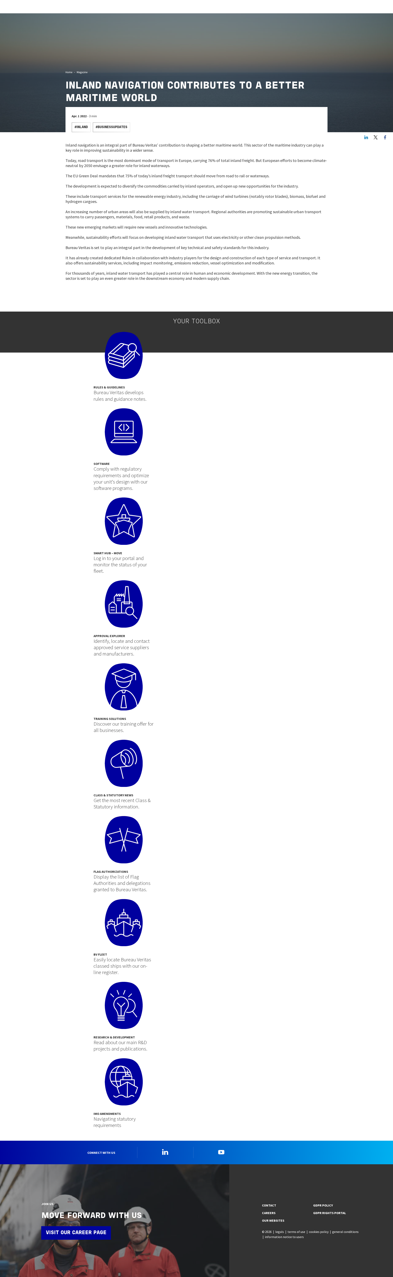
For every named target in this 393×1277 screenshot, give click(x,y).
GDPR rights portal (329, 1213)
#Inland (81, 127)
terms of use (296, 1232)
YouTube (221, 1152)
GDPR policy (323, 1205)
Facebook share (385, 137)
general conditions (345, 1232)
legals (279, 1232)
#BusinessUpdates (111, 127)
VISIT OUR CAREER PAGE (76, 1232)
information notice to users (284, 1237)
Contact (269, 1205)
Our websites (273, 1220)
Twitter (376, 137)
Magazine (82, 72)
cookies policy (319, 1232)
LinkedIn (366, 137)
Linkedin (165, 1152)
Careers (269, 1213)
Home (69, 72)
